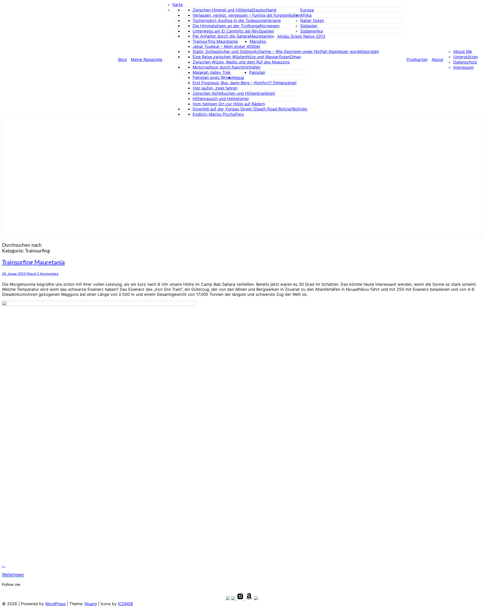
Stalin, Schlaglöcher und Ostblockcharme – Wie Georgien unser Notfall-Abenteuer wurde (277, 51)
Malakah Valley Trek (212, 72)
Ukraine (273, 20)
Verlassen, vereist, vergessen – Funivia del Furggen (241, 15)
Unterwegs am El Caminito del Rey (226, 31)
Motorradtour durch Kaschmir (221, 67)
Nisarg (90, 603)
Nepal (238, 77)
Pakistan (257, 72)
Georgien (370, 51)
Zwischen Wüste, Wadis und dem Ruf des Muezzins (241, 62)
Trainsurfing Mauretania (215, 41)
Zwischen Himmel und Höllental (223, 9)
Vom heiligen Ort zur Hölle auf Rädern (229, 103)
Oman (295, 56)
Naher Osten (312, 20)
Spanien (266, 31)
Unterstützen (465, 56)
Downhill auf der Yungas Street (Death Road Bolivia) (242, 108)
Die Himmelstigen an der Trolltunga (226, 25)
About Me (462, 51)
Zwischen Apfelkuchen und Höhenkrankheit (234, 93)
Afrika (306, 15)
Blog (122, 59)
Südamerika (311, 31)
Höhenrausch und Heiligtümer (221, 98)
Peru (239, 114)
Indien (254, 67)
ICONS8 (125, 603)
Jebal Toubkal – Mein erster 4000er (226, 46)
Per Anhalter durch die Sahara (221, 36)
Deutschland (264, 9)
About (437, 59)
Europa (307, 9)
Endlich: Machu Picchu (214, 114)
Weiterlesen (13, 574)
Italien (294, 15)
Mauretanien (261, 36)
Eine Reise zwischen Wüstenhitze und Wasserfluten (241, 56)
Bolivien (299, 108)
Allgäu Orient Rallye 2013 (301, 36)
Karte (177, 4)
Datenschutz (465, 62)
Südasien (308, 25)
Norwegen (270, 25)
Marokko (258, 41)
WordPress (55, 603)
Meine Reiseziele (146, 59)
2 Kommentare (47, 274)
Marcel (31, 274)
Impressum (463, 67)
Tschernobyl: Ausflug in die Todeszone (229, 20)
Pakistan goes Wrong (213, 77)
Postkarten (417, 59)
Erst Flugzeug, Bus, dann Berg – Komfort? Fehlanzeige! (244, 82)
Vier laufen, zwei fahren (215, 87)
